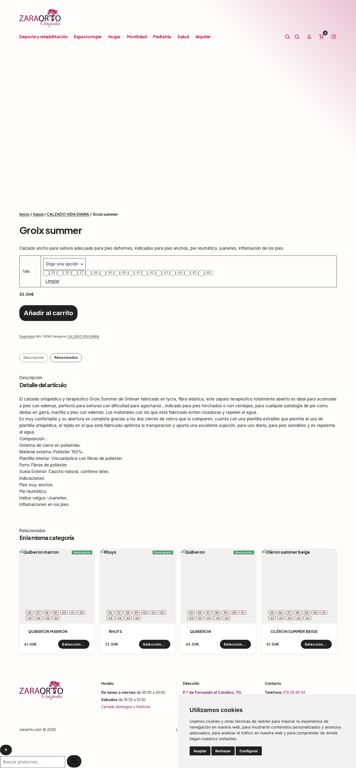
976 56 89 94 (294, 692)
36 (67, 272)
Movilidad (137, 36)
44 (180, 272)
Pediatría (162, 36)
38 (95, 272)
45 (194, 272)
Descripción (33, 357)
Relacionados (66, 357)
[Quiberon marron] (56, 586)
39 (110, 272)
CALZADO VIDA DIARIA (68, 214)
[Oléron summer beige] (299, 586)
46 (208, 272)
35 (53, 272)
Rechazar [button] (223, 751)
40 (124, 272)
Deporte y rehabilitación (43, 36)
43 (166, 272)
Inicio (24, 214)
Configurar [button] (249, 751)
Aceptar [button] (200, 751)
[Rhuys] (137, 586)
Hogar (114, 36)
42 (152, 272)
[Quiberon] (218, 586)
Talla (26, 271)
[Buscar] (74, 761)
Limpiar (53, 281)
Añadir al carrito (48, 313)
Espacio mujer (88, 36)
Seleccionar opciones (75, 644)
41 (138, 272)
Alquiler (203, 36)
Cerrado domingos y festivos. (126, 706)
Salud (183, 36)
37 (81, 272)
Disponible (27, 336)
